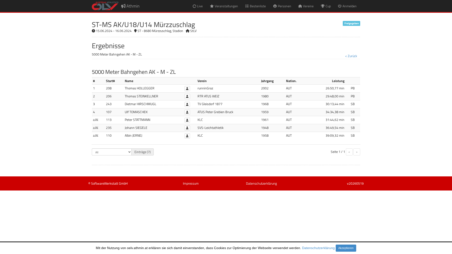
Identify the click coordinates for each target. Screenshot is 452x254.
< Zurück (351, 55)
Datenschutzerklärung (318, 248)
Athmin (132, 6)
